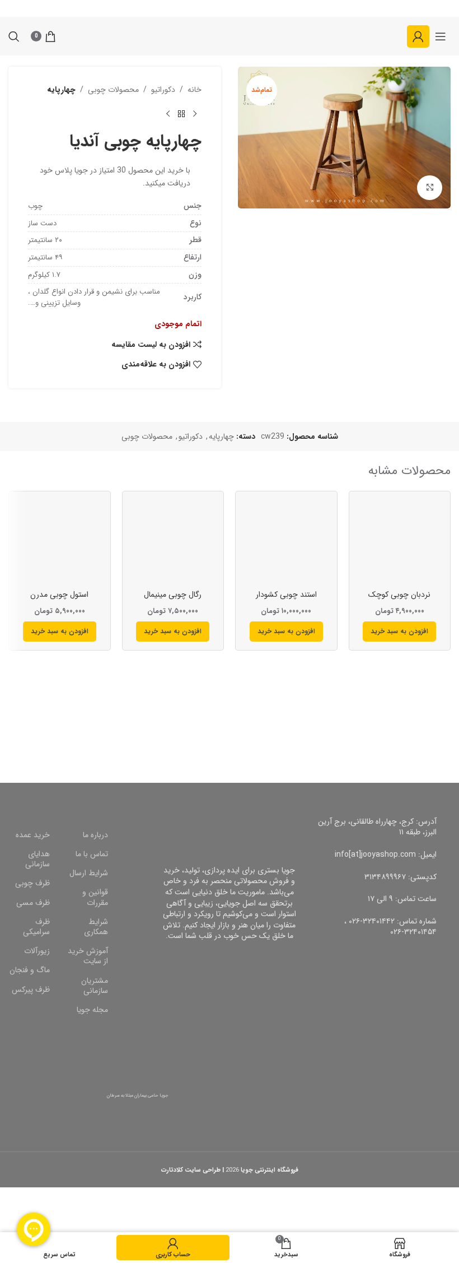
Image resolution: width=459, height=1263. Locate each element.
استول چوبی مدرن (59, 594)
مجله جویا (92, 1010)
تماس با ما (92, 854)
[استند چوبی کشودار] (286, 542)
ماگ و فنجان (30, 970)
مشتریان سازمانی (94, 985)
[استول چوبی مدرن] (59, 542)
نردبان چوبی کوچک (399, 594)
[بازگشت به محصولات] (181, 113)
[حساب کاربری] (418, 36)
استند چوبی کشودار (286, 594)
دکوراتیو (163, 89)
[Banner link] (344, 722)
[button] (399, 631)
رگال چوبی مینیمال (173, 594)
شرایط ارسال (88, 873)
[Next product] (168, 113)
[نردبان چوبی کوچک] (400, 542)
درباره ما (95, 835)
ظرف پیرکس (31, 989)
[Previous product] (195, 113)
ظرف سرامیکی (36, 927)
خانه (195, 89)
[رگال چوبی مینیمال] (173, 542)
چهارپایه (61, 89)
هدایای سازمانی (37, 859)
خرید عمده (33, 835)
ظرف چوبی (32, 883)
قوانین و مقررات (95, 897)
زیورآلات (37, 951)
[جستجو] (14, 36)
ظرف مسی (33, 903)
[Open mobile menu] (440, 36)
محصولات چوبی (113, 89)
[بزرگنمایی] (429, 188)
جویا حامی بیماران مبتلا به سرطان (137, 1095)
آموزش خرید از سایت (88, 956)
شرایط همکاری (96, 927)
